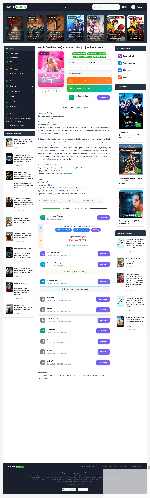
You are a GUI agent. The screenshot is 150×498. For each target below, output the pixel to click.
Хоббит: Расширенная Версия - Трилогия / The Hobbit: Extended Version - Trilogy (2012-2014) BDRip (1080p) (23, 203)
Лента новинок (15, 58)
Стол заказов (42, 7)
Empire (16, 7)
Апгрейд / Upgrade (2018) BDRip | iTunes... (129, 222)
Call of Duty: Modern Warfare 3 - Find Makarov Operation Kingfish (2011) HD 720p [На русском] (23, 158)
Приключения (99, 57)
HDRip (68, 200)
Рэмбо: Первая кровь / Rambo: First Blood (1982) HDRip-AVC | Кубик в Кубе (23, 270)
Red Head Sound (88, 200)
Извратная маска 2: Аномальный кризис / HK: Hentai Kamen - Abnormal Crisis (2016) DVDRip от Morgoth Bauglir (22, 289)
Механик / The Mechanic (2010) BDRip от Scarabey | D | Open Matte (23, 142)
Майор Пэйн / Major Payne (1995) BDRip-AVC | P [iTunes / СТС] (23, 220)
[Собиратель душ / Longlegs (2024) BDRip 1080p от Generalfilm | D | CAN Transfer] (14, 28)
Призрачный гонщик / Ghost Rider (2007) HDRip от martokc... (130, 180)
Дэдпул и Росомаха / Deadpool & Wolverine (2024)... (115, 36)
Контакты (77, 7)
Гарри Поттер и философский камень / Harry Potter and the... (130, 134)
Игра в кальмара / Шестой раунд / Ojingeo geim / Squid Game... (34, 35)
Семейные (87, 57)
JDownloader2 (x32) (64, 230)
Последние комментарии (18, 114)
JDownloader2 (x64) (82, 230)
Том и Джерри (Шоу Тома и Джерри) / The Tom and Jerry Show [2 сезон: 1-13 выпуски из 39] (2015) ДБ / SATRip (135, 302)
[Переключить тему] (124, 7)
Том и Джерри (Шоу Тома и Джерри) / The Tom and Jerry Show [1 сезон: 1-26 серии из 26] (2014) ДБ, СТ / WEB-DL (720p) (135, 243)
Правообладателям (64, 7)
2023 (60, 200)
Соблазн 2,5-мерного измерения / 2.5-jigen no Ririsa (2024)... (95, 36)
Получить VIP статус (17, 74)
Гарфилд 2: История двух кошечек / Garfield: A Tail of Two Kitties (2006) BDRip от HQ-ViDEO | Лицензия (135, 322)
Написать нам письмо (17, 125)
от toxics (76, 200)
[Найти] (117, 7)
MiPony (96, 230)
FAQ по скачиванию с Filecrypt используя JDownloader (18, 119)
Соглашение (102, 466)
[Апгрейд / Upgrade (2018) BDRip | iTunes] (131, 204)
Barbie (53, 200)
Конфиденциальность (89, 466)
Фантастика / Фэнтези (96, 53)
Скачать (103, 97)
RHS (99, 200)
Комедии (77, 57)
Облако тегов (14, 62)
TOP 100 (32, 7)
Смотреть (103, 299)
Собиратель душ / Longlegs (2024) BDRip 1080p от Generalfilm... (14, 35)
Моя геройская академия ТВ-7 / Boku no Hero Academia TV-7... (75, 35)
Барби (45, 200)
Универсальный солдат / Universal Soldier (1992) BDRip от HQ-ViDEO (23, 235)
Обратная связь (136, 466)
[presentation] (7, 28)
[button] (137, 7)
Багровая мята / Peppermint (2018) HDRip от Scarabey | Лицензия (23, 308)
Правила (52, 7)
